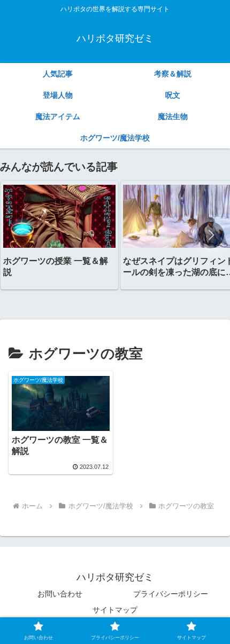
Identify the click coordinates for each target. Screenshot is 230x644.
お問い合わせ (59, 594)
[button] (210, 235)
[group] (59, 234)
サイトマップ (115, 610)
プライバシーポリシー (170, 594)
